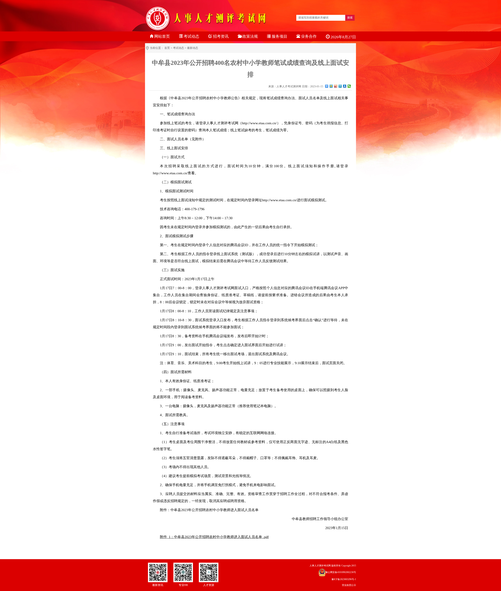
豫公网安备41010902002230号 (340, 572)
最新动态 (192, 47)
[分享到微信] (349, 86)
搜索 (350, 17)
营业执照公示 (349, 585)
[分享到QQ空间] (331, 86)
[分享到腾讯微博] (340, 86)
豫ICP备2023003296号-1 (344, 579)
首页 (167, 47)
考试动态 (178, 47)
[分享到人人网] (344, 86)
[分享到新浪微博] (335, 86)
